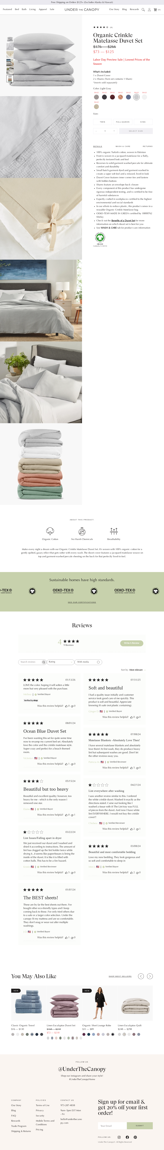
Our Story (114, 9)
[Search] (143, 9)
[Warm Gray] (96, 97)
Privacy (40, 1110)
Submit (140, 1126)
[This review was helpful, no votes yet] (66, 706)
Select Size (136, 131)
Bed (17, 9)
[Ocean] (128, 97)
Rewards (134, 9)
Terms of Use (42, 1105)
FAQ (13, 1116)
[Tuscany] (120, 97)
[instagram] (119, 1137)
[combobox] (60, 662)
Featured (7, 9)
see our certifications (82, 602)
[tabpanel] (123, 199)
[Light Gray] (136, 97)
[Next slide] (150, 976)
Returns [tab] (148, 146)
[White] (144, 97)
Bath (24, 9)
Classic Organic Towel (23, 1025)
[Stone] (96, 106)
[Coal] (104, 97)
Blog (124, 9)
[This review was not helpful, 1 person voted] (72, 815)
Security (40, 1116)
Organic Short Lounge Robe (96, 1025)
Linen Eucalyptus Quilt (129, 1025)
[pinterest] (135, 1137)
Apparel (43, 9)
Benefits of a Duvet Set (123, 221)
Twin (102, 122)
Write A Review (131, 643)
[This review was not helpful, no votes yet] (72, 706)
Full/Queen (123, 122)
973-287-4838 (68, 1105)
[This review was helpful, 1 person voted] (66, 764)
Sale (52, 9)
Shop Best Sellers (120, 976)
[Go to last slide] (141, 976)
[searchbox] (29, 662)
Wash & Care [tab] (123, 146)
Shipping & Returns (21, 1131)
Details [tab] (97, 146)
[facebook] (127, 1137)
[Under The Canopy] (82, 9)
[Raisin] (112, 97)
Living (32, 9)
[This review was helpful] (131, 767)
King (143, 122)
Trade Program (18, 1126)
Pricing (39, 1130)
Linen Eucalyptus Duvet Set (61, 1025)
